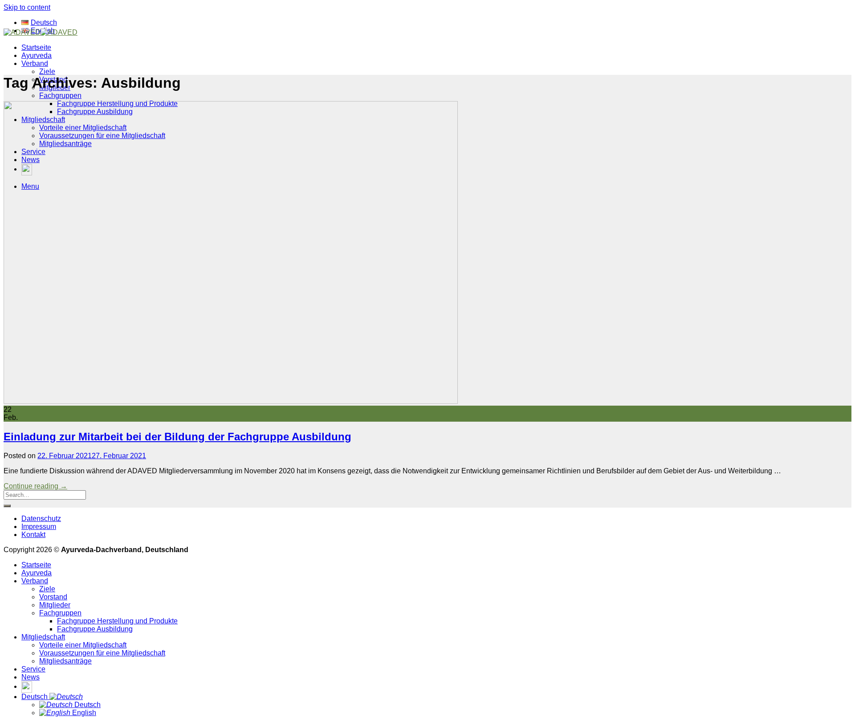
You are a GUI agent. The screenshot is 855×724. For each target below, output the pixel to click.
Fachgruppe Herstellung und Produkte (117, 621)
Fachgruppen (60, 95)
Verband (34, 63)
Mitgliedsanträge (65, 661)
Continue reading (35, 486)
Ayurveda (36, 55)
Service (33, 669)
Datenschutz (41, 518)
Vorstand (53, 597)
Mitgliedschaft (43, 637)
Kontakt (33, 534)
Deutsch (35, 696)
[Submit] (7, 505)
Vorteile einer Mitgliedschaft (82, 645)
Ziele (47, 71)
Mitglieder (54, 605)
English (83, 712)
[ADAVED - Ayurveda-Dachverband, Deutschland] (40, 32)
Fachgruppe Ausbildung (95, 629)
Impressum (38, 526)
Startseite (36, 47)
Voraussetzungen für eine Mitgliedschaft (102, 653)
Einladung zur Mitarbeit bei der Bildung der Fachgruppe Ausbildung (177, 437)
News (30, 677)
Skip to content (27, 7)
